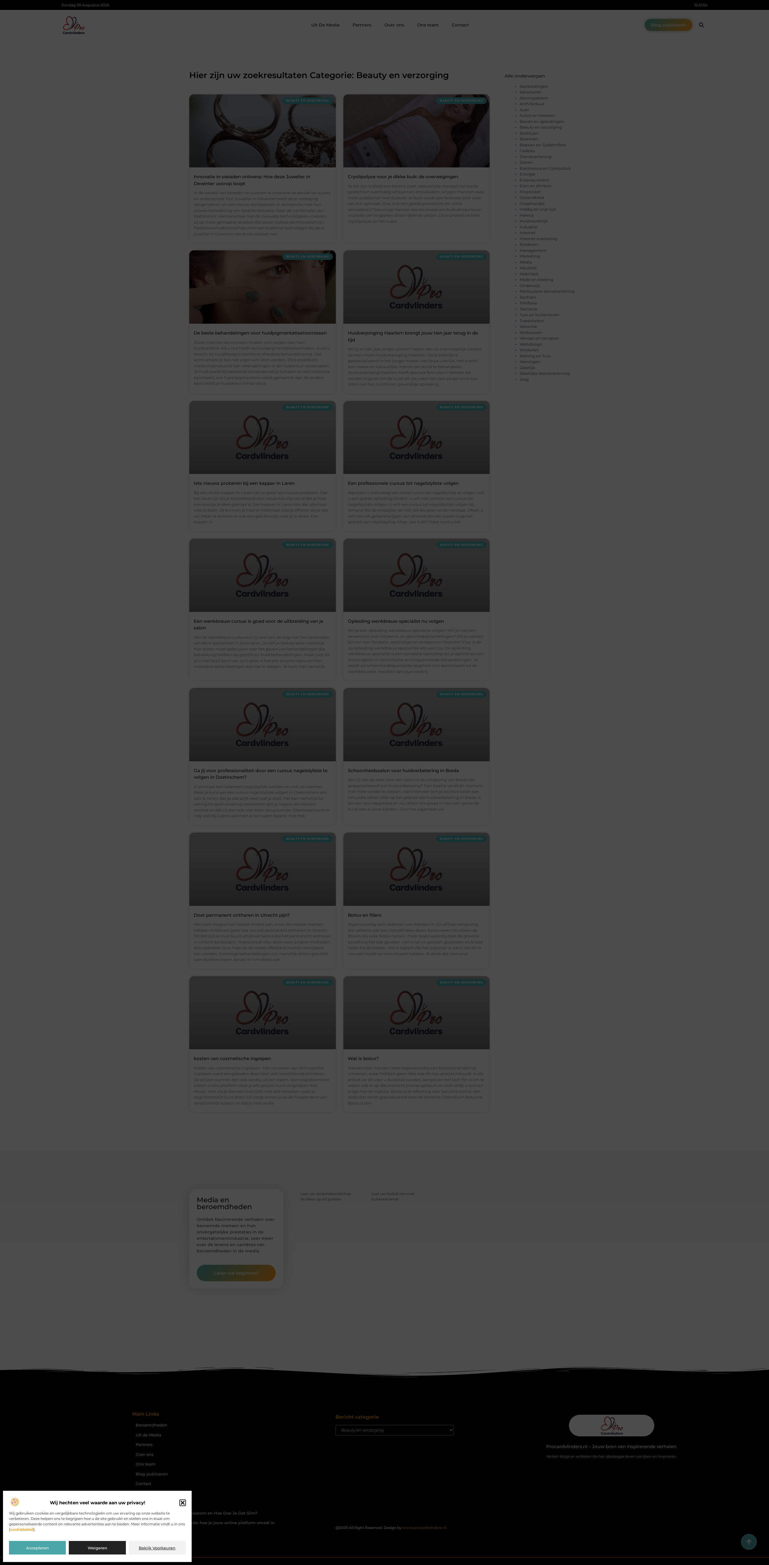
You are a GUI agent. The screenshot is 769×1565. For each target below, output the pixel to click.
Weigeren (97, 1547)
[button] (183, 1503)
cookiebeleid (21, 1529)
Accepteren (37, 1547)
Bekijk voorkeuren (157, 1547)
